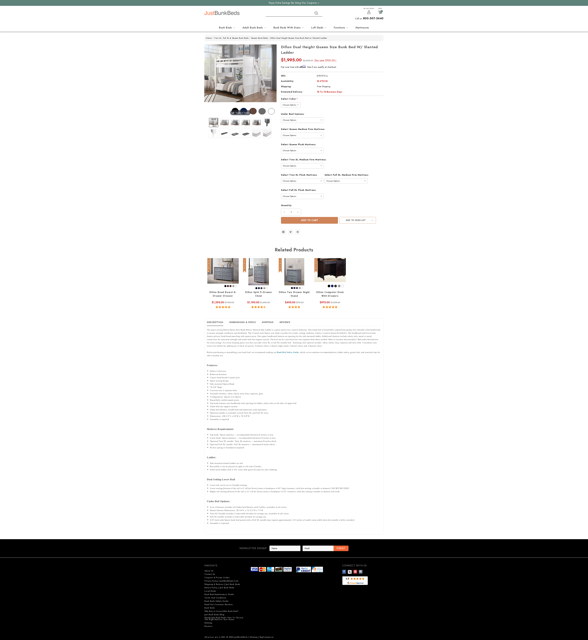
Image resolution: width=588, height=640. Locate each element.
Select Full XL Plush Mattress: (298, 190)
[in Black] (245, 122)
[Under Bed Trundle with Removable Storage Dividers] (245, 133)
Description (215, 322)
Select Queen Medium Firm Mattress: (303, 129)
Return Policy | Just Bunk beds (219, 588)
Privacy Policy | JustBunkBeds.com (221, 581)
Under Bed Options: (292, 114)
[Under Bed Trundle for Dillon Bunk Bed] (235, 133)
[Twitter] (290, 232)
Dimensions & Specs (242, 322)
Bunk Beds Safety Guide (216, 601)
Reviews (285, 322)
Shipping (267, 322)
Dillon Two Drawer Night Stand (294, 294)
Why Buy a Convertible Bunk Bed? (221, 611)
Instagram (361, 572)
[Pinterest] (297, 232)
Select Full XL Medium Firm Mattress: (347, 175)
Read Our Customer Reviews (218, 604)
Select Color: (289, 99)
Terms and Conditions (215, 598)
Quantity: (286, 205)
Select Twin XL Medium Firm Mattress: (303, 159)
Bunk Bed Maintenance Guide (219, 594)
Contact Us (209, 574)
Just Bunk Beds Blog (214, 615)
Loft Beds (317, 27)
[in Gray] (224, 122)
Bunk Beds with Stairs (287, 27)
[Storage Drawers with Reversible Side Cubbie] (224, 133)
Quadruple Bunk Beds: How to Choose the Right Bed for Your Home (223, 618)
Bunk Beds (225, 27)
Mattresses (362, 27)
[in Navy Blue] (235, 122)
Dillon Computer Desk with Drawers (330, 294)
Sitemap (208, 623)
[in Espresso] (256, 122)
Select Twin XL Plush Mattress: (299, 175)
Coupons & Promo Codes (217, 577)
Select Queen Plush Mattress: (298, 144)
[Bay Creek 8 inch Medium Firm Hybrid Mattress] (267, 133)
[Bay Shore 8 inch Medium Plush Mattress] (256, 133)
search (316, 13)
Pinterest (355, 572)
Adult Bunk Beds (253, 27)
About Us (208, 571)
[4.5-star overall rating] (258, 307)
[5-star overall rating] (223, 307)
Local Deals (210, 591)
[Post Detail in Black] (267, 122)
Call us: (369, 18)
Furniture (339, 27)
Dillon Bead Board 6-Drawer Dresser (223, 294)
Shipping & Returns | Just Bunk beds (222, 584)
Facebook (344, 572)
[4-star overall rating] (294, 307)
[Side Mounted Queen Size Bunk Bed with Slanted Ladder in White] (213, 122)
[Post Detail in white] (213, 133)
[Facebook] (283, 232)
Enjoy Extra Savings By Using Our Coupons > (294, 3)
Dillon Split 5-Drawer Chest (258, 294)
